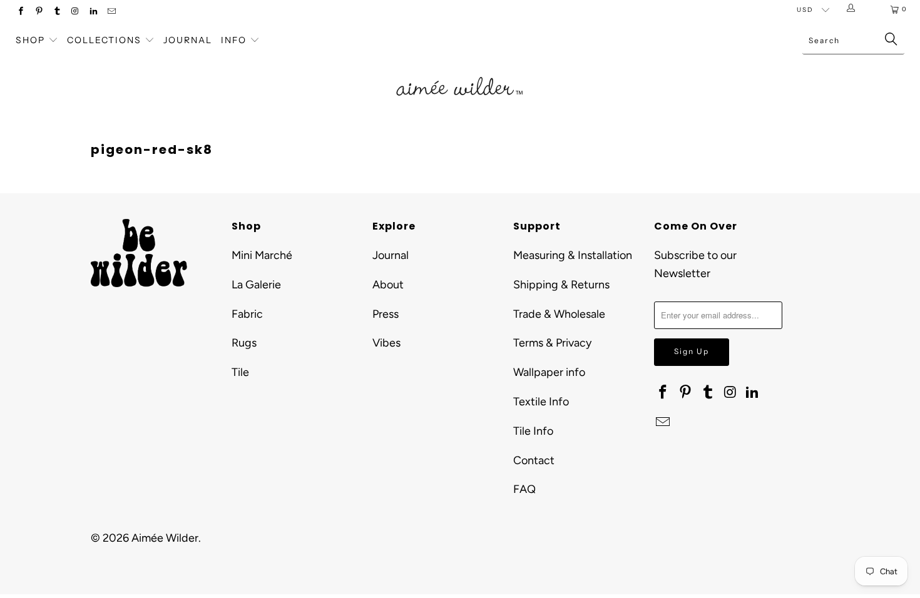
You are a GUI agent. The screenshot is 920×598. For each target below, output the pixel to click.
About (388, 284)
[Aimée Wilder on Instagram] (74, 12)
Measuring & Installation (572, 255)
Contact (534, 460)
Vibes (386, 343)
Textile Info (541, 401)
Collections (106, 40)
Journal (187, 40)
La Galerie (256, 284)
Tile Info (533, 431)
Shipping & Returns (561, 284)
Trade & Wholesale (559, 314)
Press (385, 314)
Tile (240, 372)
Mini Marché (262, 255)
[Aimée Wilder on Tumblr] (56, 12)
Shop (30, 40)
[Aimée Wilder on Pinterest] (38, 12)
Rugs (244, 343)
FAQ (524, 489)
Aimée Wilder (164, 538)
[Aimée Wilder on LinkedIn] (93, 12)
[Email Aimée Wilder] (111, 12)
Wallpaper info (549, 372)
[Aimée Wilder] (459, 72)
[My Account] (853, 9)
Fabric (247, 314)
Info (234, 40)
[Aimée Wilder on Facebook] (20, 12)
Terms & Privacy (552, 343)
